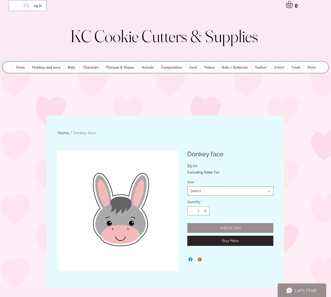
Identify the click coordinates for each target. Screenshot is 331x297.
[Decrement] (191, 211)
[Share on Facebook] (190, 259)
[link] (293, 4)
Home (63, 133)
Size (191, 182)
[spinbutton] (198, 211)
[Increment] (206, 211)
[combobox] (230, 191)
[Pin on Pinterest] (200, 259)
